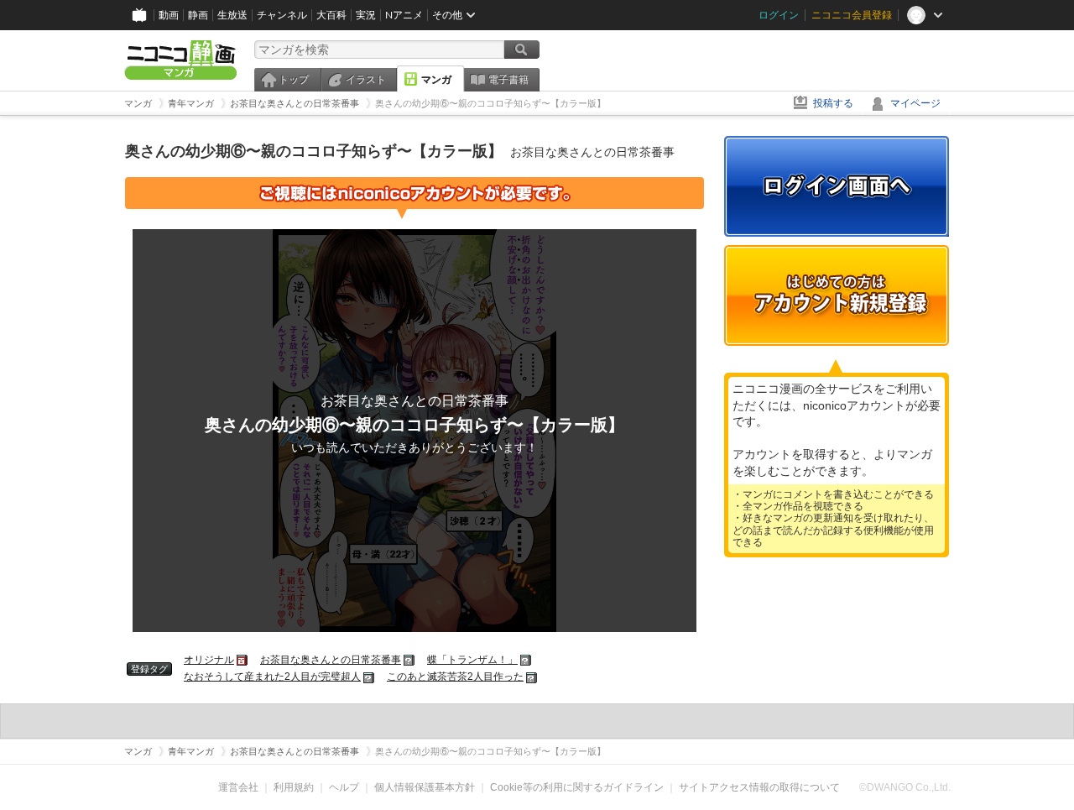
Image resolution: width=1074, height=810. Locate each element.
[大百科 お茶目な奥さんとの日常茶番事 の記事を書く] (410, 660)
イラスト (366, 80)
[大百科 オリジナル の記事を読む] (243, 660)
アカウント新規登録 (836, 295)
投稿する (833, 103)
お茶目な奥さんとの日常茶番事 (330, 660)
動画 (169, 15)
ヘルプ (344, 787)
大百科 (331, 15)
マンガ (436, 80)
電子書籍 (508, 80)
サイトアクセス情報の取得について (759, 787)
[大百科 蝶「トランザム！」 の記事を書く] (526, 660)
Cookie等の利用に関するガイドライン (577, 787)
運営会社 (238, 787)
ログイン (779, 15)
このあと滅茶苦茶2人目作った (455, 676)
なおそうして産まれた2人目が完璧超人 (272, 676)
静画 (198, 15)
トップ (294, 80)
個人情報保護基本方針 (424, 787)
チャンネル (282, 15)
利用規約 (294, 787)
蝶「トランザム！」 (472, 660)
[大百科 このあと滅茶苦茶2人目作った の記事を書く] (532, 676)
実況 (366, 15)
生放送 (232, 15)
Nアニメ (404, 15)
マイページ (915, 103)
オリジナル (209, 660)
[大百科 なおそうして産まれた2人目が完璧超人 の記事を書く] (369, 676)
